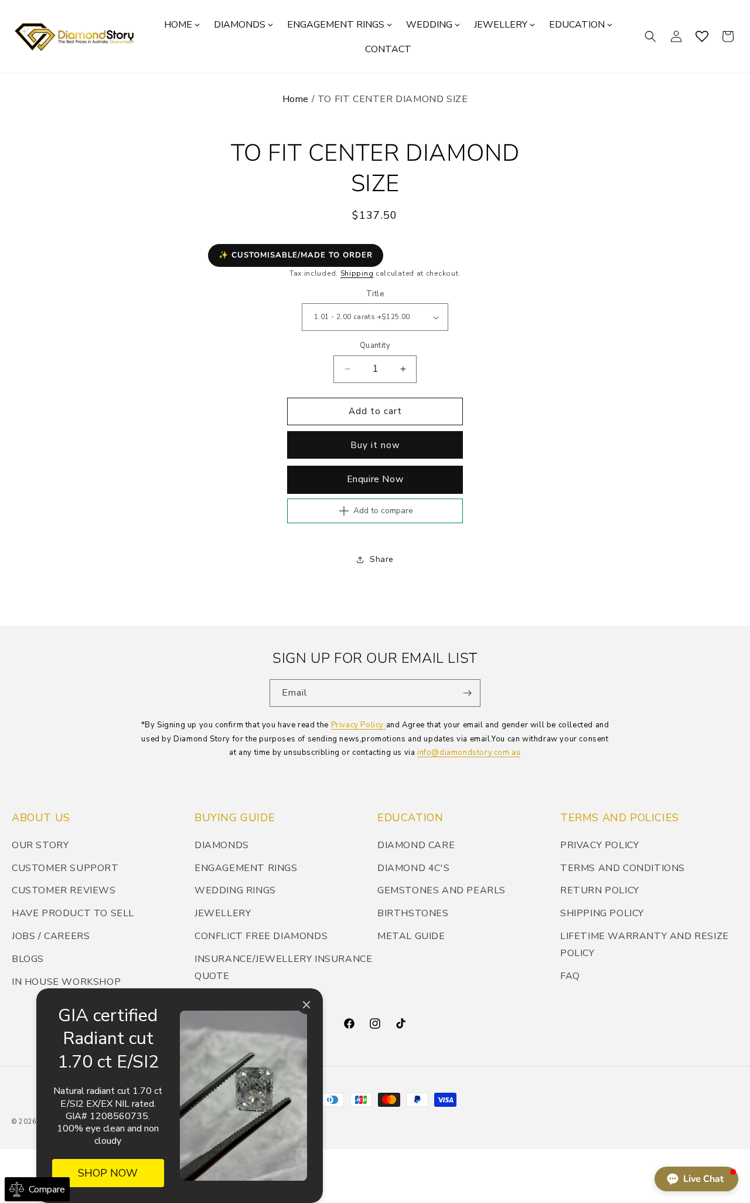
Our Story (40, 845)
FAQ (570, 976)
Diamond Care (416, 845)
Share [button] (382, 559)
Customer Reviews (64, 890)
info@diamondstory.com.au (468, 752)
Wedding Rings (235, 890)
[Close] (306, 1004)
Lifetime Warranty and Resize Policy (644, 945)
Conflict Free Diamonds (261, 936)
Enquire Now (375, 479)
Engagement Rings (246, 868)
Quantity (375, 345)
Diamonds (222, 845)
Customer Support (65, 868)
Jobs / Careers (51, 936)
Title (375, 294)
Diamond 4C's (413, 868)
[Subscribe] (467, 693)
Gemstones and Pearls (441, 890)
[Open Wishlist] (702, 36)
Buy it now (375, 445)
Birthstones (413, 913)
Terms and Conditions (622, 868)
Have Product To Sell (73, 913)
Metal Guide (411, 936)
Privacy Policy (358, 725)
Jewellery (223, 913)
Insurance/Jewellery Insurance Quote (283, 967)
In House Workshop (66, 981)
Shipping (357, 273)
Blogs (28, 959)
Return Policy (599, 890)
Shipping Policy (602, 913)
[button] (650, 36)
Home (295, 99)
